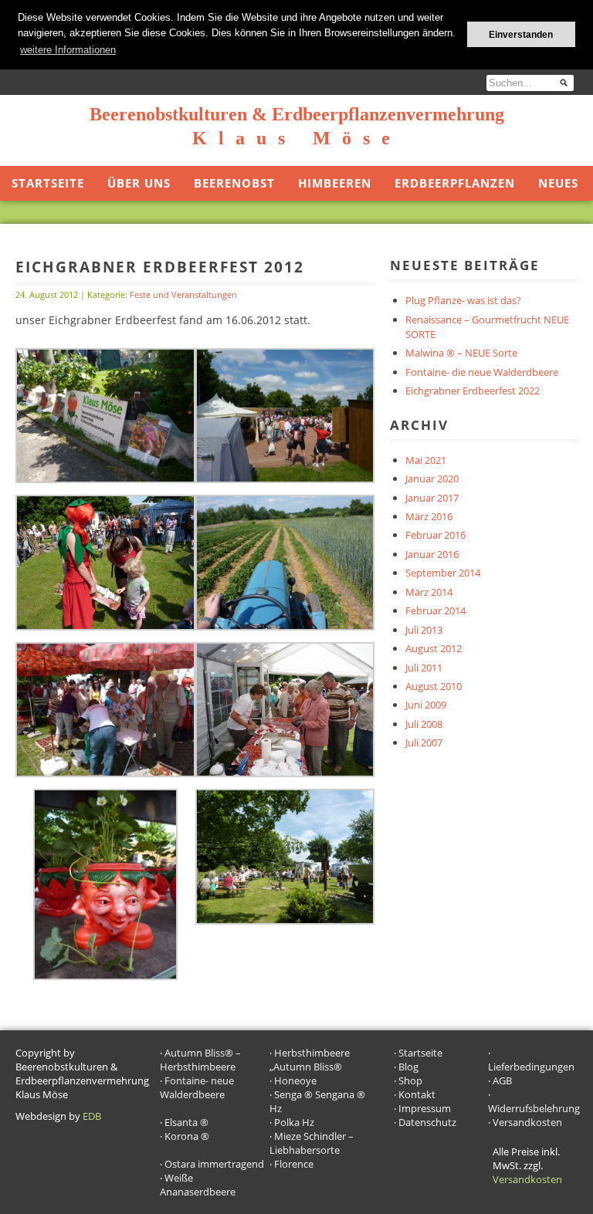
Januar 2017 (432, 498)
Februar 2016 (435, 535)
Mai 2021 (425, 460)
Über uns (139, 183)
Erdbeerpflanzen (455, 183)
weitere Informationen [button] (68, 50)
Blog (408, 1067)
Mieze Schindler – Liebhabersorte (311, 1143)
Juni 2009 (425, 705)
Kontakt (416, 1094)
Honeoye (295, 1080)
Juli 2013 (423, 630)
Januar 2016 (432, 554)
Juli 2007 (423, 742)
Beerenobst (234, 183)
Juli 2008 (423, 724)
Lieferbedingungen (531, 1067)
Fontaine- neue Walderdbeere (197, 1087)
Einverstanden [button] (521, 34)
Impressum (424, 1108)
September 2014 (442, 573)
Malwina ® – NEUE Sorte (461, 353)
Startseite (48, 183)
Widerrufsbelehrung (534, 1108)
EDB (92, 1116)
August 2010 (433, 686)
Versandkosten (527, 1122)
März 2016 (428, 516)
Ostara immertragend (214, 1164)
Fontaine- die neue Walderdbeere (481, 372)
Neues (558, 183)
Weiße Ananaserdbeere (198, 1185)
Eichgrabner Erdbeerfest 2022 (472, 390)
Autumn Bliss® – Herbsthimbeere (200, 1060)
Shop (410, 1080)
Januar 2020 (432, 478)
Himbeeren (334, 183)
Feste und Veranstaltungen (183, 294)
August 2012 (433, 648)
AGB (502, 1080)
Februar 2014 (435, 610)
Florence (293, 1164)
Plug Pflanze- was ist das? (463, 300)
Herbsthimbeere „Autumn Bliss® (309, 1060)
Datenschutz (427, 1122)
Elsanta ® (186, 1122)
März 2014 (428, 592)
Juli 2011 (423, 668)
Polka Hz (294, 1122)
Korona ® (186, 1136)
